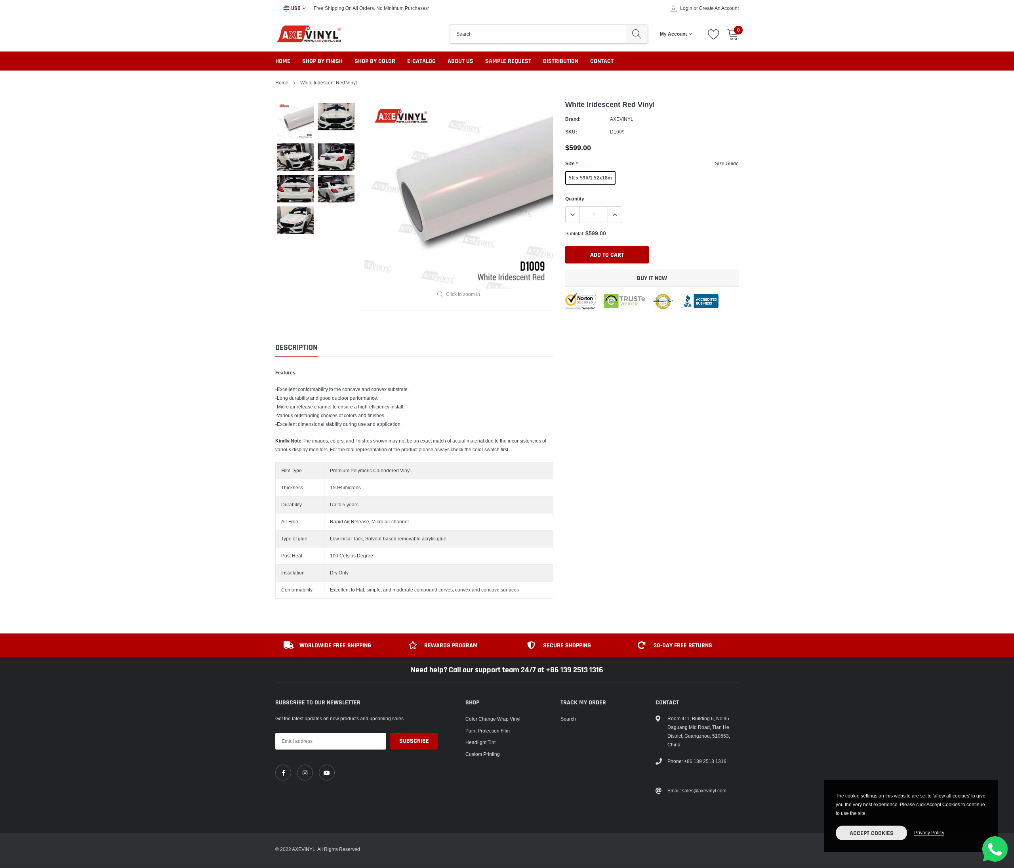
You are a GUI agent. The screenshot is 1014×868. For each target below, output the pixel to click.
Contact (602, 61)
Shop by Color (375, 61)
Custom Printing (482, 754)
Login (686, 8)
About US (460, 61)
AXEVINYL (621, 119)
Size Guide (727, 163)
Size (571, 163)
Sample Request (508, 61)
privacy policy (929, 833)
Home (282, 61)
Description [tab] (296, 348)
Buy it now (652, 278)
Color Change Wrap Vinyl (492, 719)
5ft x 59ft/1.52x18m (590, 178)
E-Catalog (421, 61)
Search (568, 719)
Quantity (574, 199)
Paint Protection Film (487, 731)
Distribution (560, 61)
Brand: (573, 119)
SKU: (571, 132)
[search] (637, 34)
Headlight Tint (480, 742)
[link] (283, 772)
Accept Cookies (872, 833)
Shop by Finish (322, 61)
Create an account (719, 8)
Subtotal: (574, 234)
